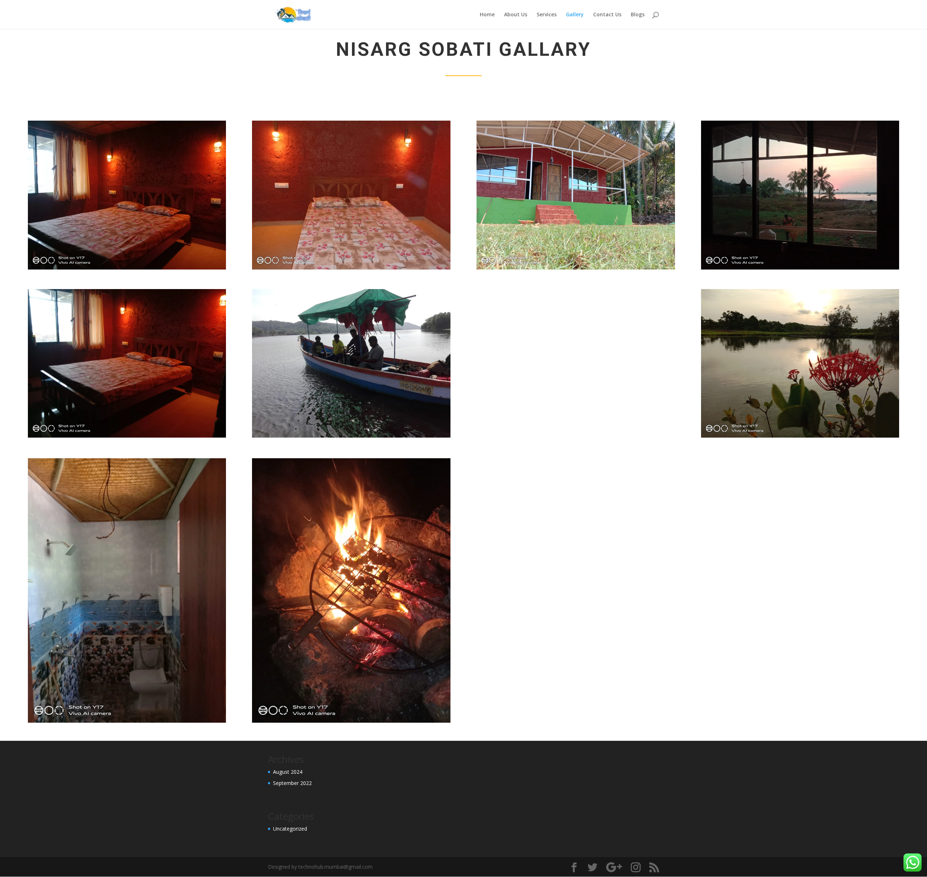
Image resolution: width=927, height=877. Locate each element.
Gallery (575, 15)
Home (487, 15)
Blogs (638, 15)
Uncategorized (290, 828)
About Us (515, 15)
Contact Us (607, 15)
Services (547, 15)
